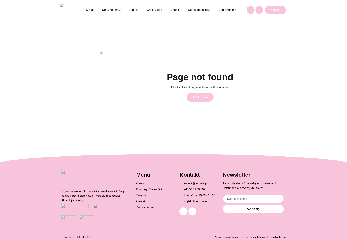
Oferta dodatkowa (199, 9)
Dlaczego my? (111, 9)
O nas (90, 9)
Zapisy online (227, 9)
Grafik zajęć (154, 9)
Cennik (175, 9)
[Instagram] (259, 10)
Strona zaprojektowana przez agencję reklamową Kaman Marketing (250, 237)
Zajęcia (133, 9)
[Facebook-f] (250, 10)
